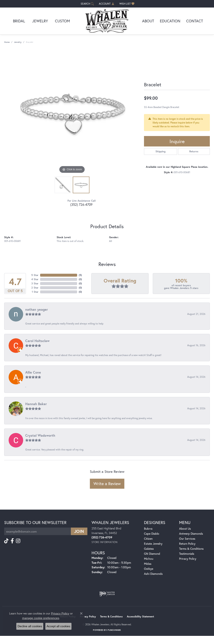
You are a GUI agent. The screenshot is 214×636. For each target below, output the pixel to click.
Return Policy (187, 544)
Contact (194, 20)
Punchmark (114, 630)
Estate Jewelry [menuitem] (153, 544)
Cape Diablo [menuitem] (151, 534)
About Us (185, 528)
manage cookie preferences (40, 618)
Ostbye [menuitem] (148, 569)
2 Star (34, 287)
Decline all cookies (30, 626)
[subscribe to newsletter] (79, 531)
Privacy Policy (187, 559)
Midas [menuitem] (147, 564)
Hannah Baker (36, 404)
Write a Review (107, 483)
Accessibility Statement (140, 616)
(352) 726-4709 (81, 204)
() (80, 275)
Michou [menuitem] (148, 559)
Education (170, 20)
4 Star (34, 279)
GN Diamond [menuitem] (152, 554)
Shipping (160, 151)
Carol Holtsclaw (37, 340)
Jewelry (40, 20)
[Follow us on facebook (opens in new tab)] (12, 540)
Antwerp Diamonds (191, 534)
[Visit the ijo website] (107, 593)
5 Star (34, 275)
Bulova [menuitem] (148, 528)
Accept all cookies (58, 626)
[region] (72, 111)
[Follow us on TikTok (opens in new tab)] (6, 540)
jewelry (18, 42)
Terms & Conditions (191, 549)
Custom (62, 20)
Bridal (19, 20)
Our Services (187, 539)
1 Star (35, 291)
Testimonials (186, 554)
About (148, 20)
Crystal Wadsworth (40, 435)
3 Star (34, 283)
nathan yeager (36, 309)
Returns (193, 151)
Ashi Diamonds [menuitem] (153, 574)
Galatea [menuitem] (149, 549)
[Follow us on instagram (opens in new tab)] (18, 540)
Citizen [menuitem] (148, 539)
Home (7, 42)
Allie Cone (33, 372)
